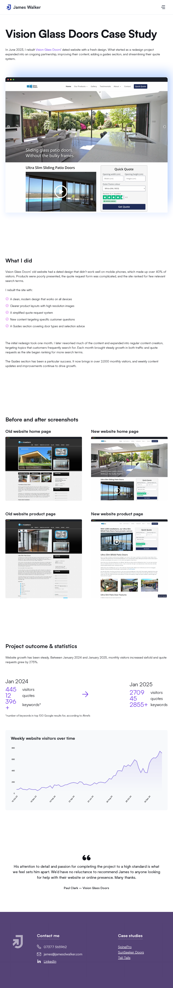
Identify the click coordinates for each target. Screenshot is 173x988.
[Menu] (163, 7)
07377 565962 (55, 947)
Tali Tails (124, 958)
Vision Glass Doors (48, 49)
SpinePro (125, 947)
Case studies (130, 936)
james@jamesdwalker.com (63, 954)
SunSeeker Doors (131, 952)
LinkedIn (50, 961)
